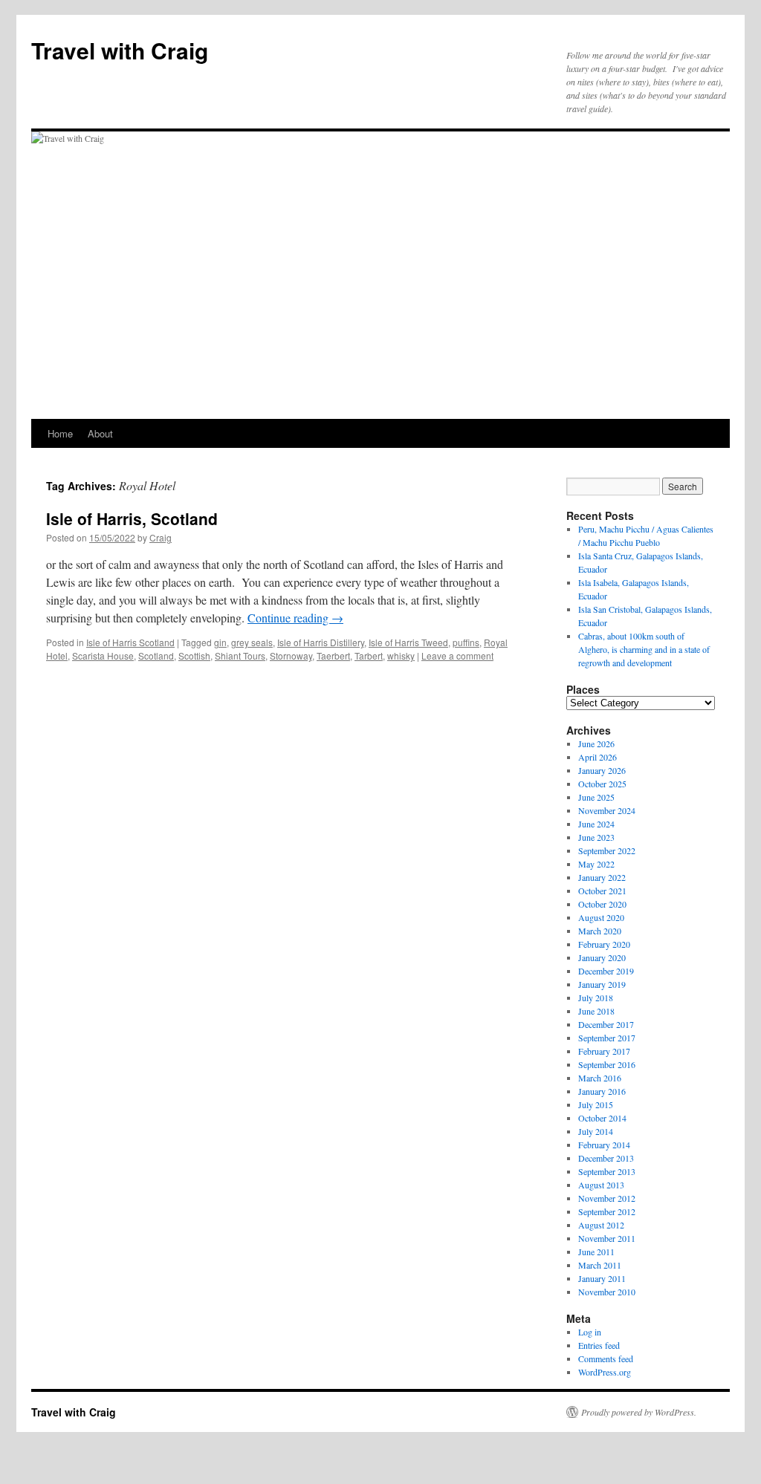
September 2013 (606, 1171)
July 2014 (595, 1131)
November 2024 (606, 810)
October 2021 (602, 890)
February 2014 (604, 1145)
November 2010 (606, 1292)
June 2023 (596, 837)
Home (60, 433)
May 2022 (596, 864)
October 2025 (602, 784)
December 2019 (606, 971)
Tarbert (368, 655)
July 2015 (595, 1104)
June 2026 (596, 743)
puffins (466, 642)
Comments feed (605, 1358)
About (100, 433)
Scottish (194, 655)
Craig (160, 537)
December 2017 (606, 1024)
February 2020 (604, 944)
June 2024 (596, 824)
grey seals (252, 642)
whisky (401, 655)
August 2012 (601, 1225)
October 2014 (602, 1118)
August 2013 (601, 1185)
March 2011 (599, 1265)
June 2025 (596, 797)
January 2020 (602, 957)
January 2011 (602, 1278)
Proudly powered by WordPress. (638, 1412)
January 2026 (602, 770)
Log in (589, 1332)
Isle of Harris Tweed (408, 642)
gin (220, 642)
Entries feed (599, 1345)
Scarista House (103, 655)
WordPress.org (604, 1372)
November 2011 (606, 1238)
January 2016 (602, 1091)
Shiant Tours (240, 655)
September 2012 (606, 1211)
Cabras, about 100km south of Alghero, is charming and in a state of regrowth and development (644, 649)
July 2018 (595, 997)
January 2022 (602, 877)
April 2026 (597, 757)
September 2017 (606, 1038)
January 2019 (602, 984)
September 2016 (606, 1064)
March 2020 (599, 931)
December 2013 (606, 1158)
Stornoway (291, 655)
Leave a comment (457, 655)
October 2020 (602, 904)
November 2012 (606, 1198)
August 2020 (601, 917)
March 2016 (599, 1078)
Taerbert (333, 655)
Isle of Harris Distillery (320, 642)
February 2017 (604, 1051)
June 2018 (596, 1011)
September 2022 (606, 850)
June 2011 (596, 1251)
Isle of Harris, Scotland (132, 518)
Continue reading (295, 617)
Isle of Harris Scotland (130, 642)
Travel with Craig (119, 50)
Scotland (156, 655)
